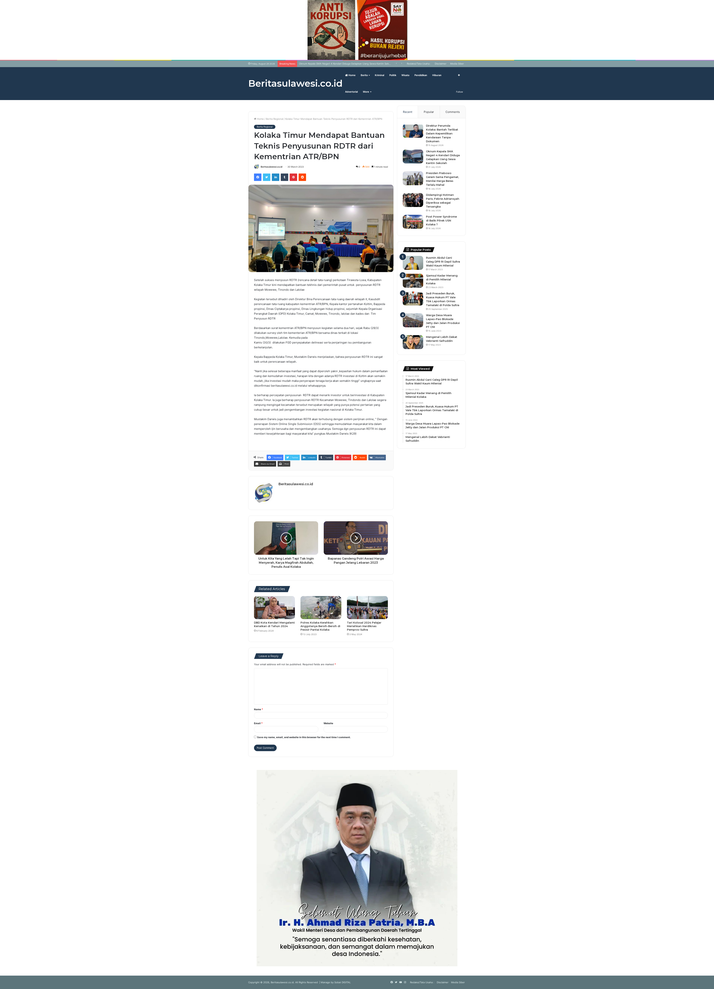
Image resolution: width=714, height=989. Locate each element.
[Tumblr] (284, 177)
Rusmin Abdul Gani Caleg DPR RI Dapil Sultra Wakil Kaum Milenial (443, 261)
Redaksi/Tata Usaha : (419, 63)
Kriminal (379, 75)
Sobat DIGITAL (342, 982)
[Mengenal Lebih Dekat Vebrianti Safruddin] (413, 342)
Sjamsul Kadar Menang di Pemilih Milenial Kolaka (442, 279)
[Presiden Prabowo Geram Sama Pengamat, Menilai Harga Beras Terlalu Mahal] (413, 178)
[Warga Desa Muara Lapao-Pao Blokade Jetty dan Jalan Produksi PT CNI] (413, 320)
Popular (429, 112)
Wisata (405, 75)
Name (258, 709)
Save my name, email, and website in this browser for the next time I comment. (304, 737)
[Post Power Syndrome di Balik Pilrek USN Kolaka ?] (413, 222)
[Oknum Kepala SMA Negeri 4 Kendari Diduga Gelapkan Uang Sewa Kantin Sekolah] (413, 156)
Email (258, 723)
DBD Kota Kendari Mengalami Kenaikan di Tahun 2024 (274, 624)
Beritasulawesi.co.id (271, 166)
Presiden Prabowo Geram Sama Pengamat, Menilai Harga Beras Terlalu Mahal (343, 63)
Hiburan (436, 75)
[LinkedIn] (275, 177)
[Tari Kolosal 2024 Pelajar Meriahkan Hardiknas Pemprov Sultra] (367, 607)
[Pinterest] (293, 177)
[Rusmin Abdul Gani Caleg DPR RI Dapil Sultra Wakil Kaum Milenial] (413, 263)
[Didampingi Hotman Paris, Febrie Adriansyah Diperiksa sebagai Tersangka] (413, 200)
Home (352, 75)
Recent (407, 112)
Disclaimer (440, 63)
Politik (392, 75)
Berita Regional (274, 118)
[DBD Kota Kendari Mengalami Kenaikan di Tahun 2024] (274, 607)
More (366, 91)
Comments (453, 112)
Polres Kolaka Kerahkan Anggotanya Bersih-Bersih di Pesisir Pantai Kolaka (320, 626)
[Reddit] (302, 177)
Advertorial (351, 91)
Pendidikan (420, 75)
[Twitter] (266, 177)
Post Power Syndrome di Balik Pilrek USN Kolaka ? (441, 220)
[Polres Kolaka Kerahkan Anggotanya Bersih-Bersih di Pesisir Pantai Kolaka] (320, 607)
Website (328, 723)
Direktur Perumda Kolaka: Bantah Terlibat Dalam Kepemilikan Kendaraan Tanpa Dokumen (442, 133)
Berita (364, 75)
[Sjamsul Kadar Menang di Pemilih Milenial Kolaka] (413, 281)
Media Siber (457, 63)
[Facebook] (257, 177)
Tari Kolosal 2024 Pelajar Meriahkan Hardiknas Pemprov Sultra (364, 626)
